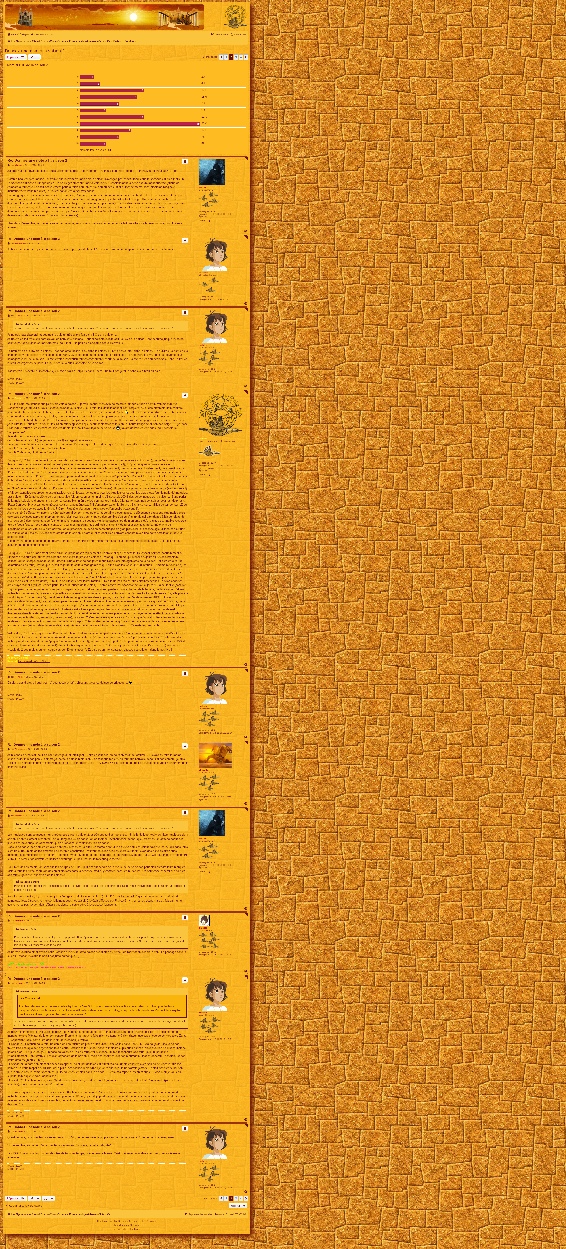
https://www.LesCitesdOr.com (34, 661)
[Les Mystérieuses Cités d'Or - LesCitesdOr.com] (235, 16)
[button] (221, 57)
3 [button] (236, 57)
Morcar (202, 187)
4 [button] (241, 57)
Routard (203, 438)
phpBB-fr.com (132, 1225)
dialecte (203, 928)
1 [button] (226, 57)
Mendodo (203, 272)
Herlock (203, 345)
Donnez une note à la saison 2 (35, 50)
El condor (204, 770)
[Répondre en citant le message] (185, 161)
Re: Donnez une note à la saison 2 (37, 160)
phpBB (116, 1221)
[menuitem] (11, 34)
